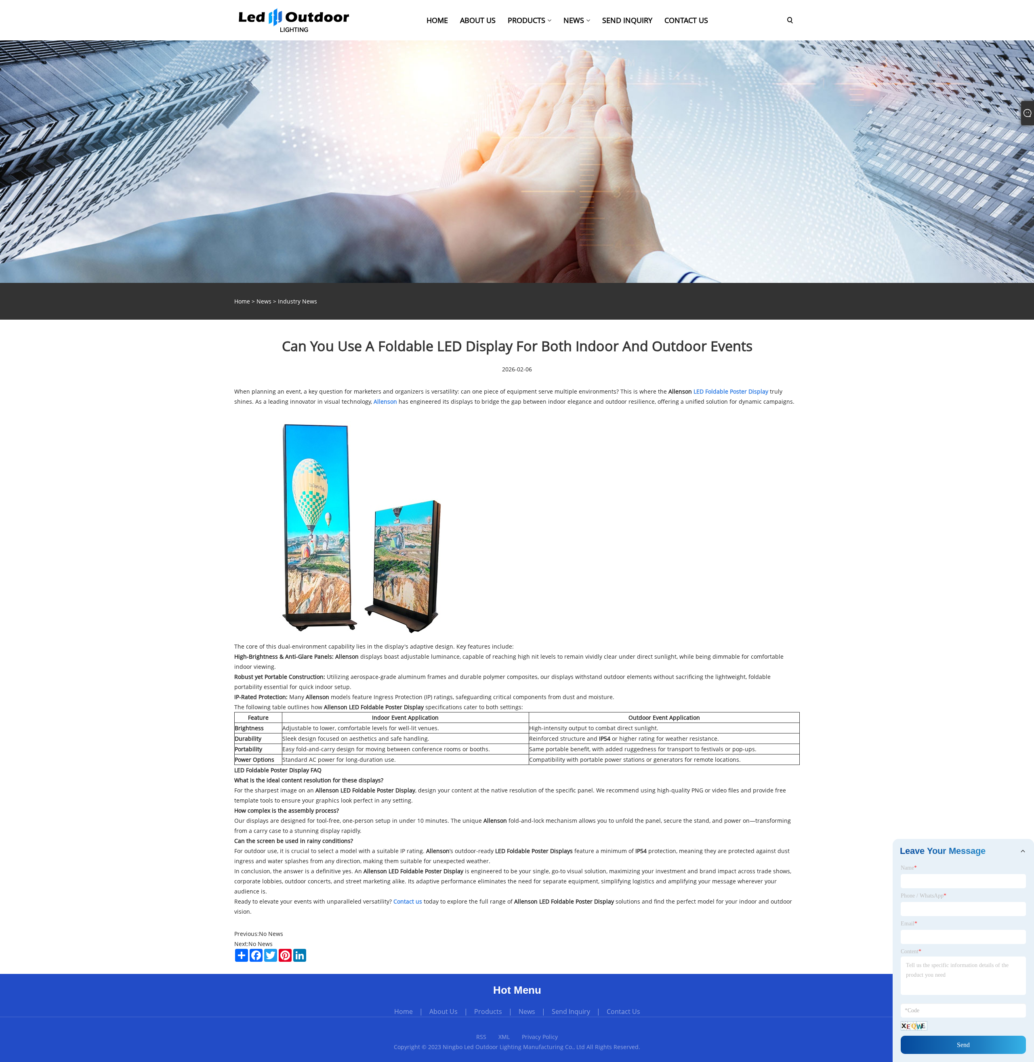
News (263, 301)
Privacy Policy (540, 1037)
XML (504, 1037)
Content (911, 951)
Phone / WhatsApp (923, 896)
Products (488, 1011)
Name (909, 868)
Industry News (297, 301)
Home (403, 1011)
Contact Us (623, 1011)
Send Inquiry (571, 1011)
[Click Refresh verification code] (914, 1025)
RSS (481, 1037)
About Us (443, 1011)
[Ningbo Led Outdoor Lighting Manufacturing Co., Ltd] (294, 19)
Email (909, 924)
